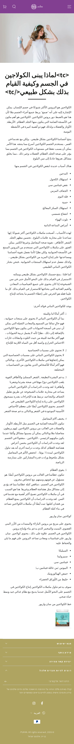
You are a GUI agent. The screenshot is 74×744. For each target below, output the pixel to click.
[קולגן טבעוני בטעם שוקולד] (62, 626)
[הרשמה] (5, 681)
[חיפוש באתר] (14, 7)
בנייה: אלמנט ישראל (37, 736)
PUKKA (23, 732)
